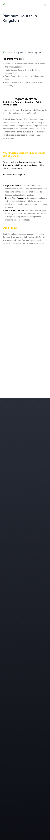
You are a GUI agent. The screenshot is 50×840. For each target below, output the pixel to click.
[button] (45, 5)
